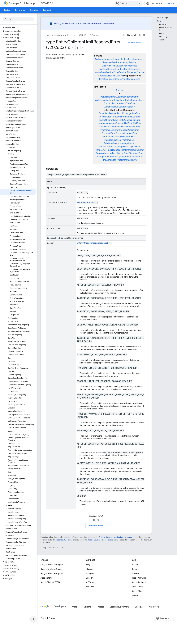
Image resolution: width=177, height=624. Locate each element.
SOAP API (47, 3)
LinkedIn (89, 578)
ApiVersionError (108, 96)
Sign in (170, 3)
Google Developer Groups (52, 569)
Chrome (135, 569)
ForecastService (111, 62)
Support (47, 10)
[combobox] (128, 3)
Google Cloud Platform (119, 607)
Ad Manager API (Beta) (90, 23)
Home (48, 35)
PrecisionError (133, 126)
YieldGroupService (131, 79)
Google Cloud (137, 587)
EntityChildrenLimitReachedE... (94, 243)
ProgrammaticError (109, 130)
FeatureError (105, 116)
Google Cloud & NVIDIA (50, 582)
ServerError (122, 153)
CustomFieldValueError (115, 106)
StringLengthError (123, 156)
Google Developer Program (52, 564)
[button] (18, 37)
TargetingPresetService (110, 79)
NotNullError (126, 123)
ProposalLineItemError (126, 133)
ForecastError (118, 116)
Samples (34, 10)
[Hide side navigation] (33, 619)
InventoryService (128, 62)
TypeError (121, 160)
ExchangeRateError (131, 113)
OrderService (120, 72)
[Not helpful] (144, 35)
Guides (6, 10)
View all (135, 595)
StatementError (136, 153)
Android (135, 564)
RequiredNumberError (106, 153)
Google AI (139, 607)
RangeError (101, 150)
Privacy (52, 618)
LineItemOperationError (109, 123)
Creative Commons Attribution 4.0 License (115, 537)
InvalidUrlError (106, 120)
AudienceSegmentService (107, 59)
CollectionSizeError (134, 100)
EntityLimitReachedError (110, 113)
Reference (20, 10)
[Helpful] (140, 35)
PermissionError (118, 126)
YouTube (90, 587)
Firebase (135, 573)
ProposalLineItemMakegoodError (119, 136)
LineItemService (107, 69)
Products (58, 35)
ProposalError (108, 133)
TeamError (137, 156)
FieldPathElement (86, 202)
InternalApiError (132, 116)
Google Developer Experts (52, 573)
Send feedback (135, 42)
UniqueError (131, 160)
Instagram (90, 573)
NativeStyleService (103, 72)
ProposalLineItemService (110, 75)
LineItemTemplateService (127, 69)
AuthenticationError (104, 100)
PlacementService (136, 72)
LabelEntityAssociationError (126, 120)
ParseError (104, 126)
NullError (137, 123)
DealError (130, 106)
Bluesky (89, 569)
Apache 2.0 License (63, 540)
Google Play (137, 591)
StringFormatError (105, 156)
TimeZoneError (108, 160)
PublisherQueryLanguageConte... (119, 143)
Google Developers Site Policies (100, 540)
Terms (43, 618)
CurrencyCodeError (126, 103)
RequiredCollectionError (118, 150)
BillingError (119, 100)
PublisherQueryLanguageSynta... (114, 146)
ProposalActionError (129, 130)
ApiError (119, 90)
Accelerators (46, 578)
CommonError (110, 103)
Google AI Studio (139, 578)
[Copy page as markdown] (78, 47)
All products (154, 607)
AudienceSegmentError (127, 96)
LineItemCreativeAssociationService (119, 65)
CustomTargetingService (132, 59)
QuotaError (135, 146)
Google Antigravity (140, 582)
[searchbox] (18, 19)
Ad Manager (28, 3)
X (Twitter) (90, 582)
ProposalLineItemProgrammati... (119, 140)
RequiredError (137, 150)
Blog (88, 564)
